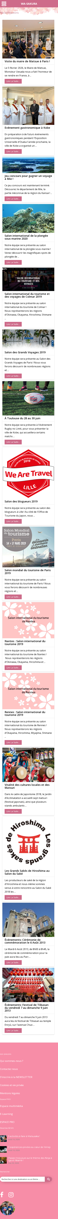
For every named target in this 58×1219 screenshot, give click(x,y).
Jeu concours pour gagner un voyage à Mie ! (28, 177)
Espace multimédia (11, 1106)
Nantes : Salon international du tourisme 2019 (25, 642)
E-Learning (6, 1114)
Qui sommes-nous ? (11, 1061)
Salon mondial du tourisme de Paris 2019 (28, 571)
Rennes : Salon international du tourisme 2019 (25, 713)
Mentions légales (10, 1093)
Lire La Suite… (13, 81)
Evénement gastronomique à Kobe (27, 127)
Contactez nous (9, 1069)
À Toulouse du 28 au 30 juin (22, 418)
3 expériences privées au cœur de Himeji (29, 1147)
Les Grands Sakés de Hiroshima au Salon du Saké (27, 872)
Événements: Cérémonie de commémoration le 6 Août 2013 (25, 941)
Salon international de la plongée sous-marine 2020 (26, 237)
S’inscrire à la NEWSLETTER (16, 1077)
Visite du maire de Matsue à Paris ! (27, 61)
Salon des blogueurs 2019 (21, 501)
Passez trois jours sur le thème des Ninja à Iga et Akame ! (30, 1159)
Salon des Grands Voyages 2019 (25, 352)
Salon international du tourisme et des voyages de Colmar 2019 (27, 295)
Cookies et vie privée (12, 1085)
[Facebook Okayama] (7, 1214)
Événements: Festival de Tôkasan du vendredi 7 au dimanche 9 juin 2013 (26, 1007)
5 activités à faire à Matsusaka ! (24, 1136)
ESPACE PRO (7, 1122)
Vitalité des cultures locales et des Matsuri (27, 786)
